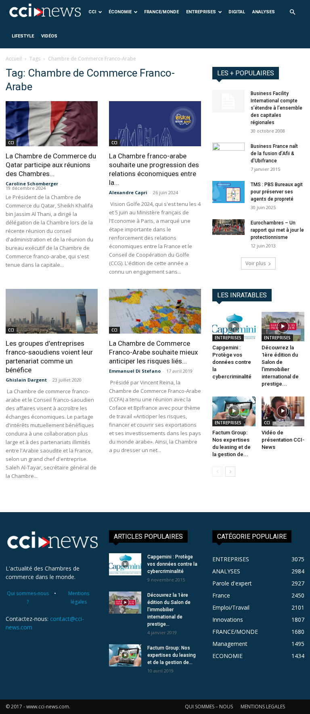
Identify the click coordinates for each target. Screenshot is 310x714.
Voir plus (255, 263)
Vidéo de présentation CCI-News (283, 440)
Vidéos (49, 36)
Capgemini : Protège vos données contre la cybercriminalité (231, 362)
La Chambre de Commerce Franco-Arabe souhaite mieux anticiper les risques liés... (153, 352)
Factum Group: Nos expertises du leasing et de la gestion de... (171, 655)
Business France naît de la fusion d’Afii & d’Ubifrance (274, 153)
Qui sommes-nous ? (28, 597)
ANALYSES (263, 12)
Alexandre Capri (128, 192)
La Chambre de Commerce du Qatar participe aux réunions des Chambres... (51, 165)
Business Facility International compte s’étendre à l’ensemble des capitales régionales (276, 108)
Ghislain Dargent (26, 380)
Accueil (14, 58)
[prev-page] (217, 472)
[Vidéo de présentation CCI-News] (283, 411)
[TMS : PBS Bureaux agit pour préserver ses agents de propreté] (228, 192)
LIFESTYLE (23, 36)
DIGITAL (236, 12)
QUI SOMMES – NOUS (209, 706)
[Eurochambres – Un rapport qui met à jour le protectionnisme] (228, 227)
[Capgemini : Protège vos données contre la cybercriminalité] (234, 326)
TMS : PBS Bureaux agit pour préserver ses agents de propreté (277, 192)
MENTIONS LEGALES (263, 706)
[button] (292, 12)
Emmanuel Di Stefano (135, 371)
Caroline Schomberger (32, 184)
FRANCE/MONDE (161, 12)
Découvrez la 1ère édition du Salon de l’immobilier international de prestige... (169, 609)
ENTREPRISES (201, 12)
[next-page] (230, 472)
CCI (92, 12)
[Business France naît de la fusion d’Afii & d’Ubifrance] (228, 154)
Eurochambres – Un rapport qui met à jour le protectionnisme (277, 230)
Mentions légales (78, 597)
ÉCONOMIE (120, 12)
